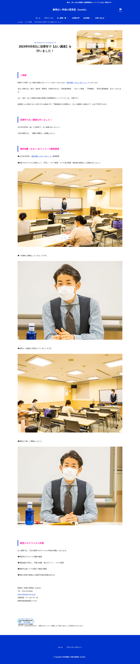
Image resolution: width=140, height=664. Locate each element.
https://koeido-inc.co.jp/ (27, 594)
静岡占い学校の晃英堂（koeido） (70, 10)
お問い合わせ (99, 18)
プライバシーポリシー (74, 647)
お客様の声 (76, 18)
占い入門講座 (28, 22)
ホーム (38, 18)
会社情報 (86, 18)
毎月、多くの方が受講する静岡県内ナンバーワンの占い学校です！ (35, 2)
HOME (21, 22)
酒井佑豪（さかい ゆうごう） (77, 82)
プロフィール (48, 18)
